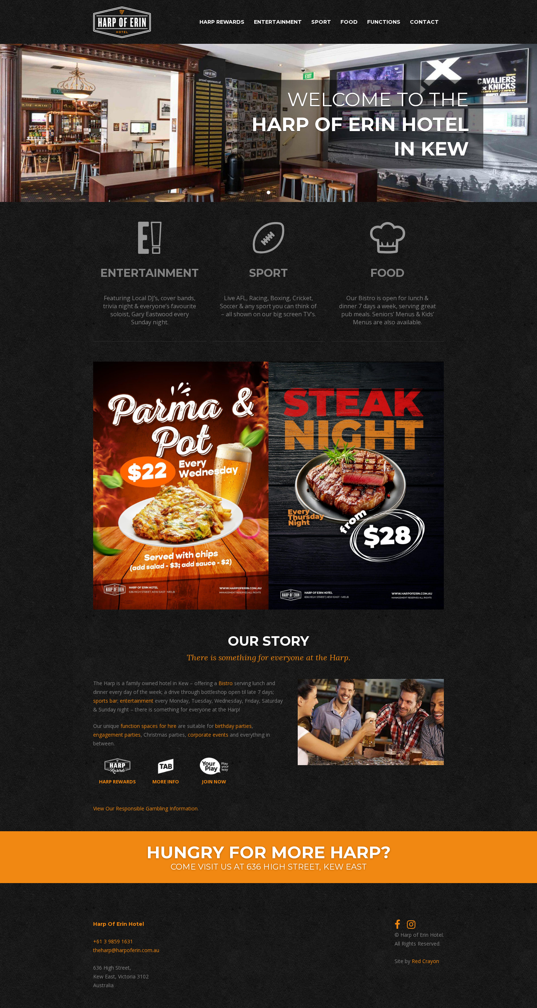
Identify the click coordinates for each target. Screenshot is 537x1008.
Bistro (225, 683)
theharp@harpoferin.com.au (126, 950)
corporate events (208, 734)
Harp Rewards (221, 22)
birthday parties (233, 725)
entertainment (136, 700)
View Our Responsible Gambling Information (145, 808)
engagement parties (117, 734)
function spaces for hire (148, 725)
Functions (383, 22)
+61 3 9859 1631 (113, 941)
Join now (214, 781)
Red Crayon (425, 961)
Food (349, 22)
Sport (321, 22)
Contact (424, 22)
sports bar (105, 700)
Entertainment (278, 22)
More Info (165, 781)
